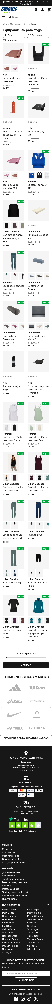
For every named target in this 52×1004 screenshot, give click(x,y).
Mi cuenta (7, 849)
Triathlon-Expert (35, 939)
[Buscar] (10, 17)
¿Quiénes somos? (11, 872)
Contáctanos (26, 762)
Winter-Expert (33, 949)
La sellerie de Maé (11, 942)
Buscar (15, 17)
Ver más (26, 665)
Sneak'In (31, 922)
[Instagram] (23, 999)
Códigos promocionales (14, 862)
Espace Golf (8, 922)
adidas (31, 74)
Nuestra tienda (9, 898)
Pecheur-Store (34, 912)
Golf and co (7, 932)
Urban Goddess (11, 231)
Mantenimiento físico (19, 24)
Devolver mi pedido (11, 859)
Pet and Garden (35, 916)
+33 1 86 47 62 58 (26, 771)
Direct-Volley (8, 919)
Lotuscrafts (34, 231)
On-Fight (6, 952)
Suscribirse (26, 980)
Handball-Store (9, 935)
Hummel (32, 181)
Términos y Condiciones (14, 878)
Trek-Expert (32, 935)
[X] (36, 999)
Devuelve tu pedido (26, 813)
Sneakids (31, 925)
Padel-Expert (33, 909)
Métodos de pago (10, 888)
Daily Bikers (8, 912)
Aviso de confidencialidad (15, 895)
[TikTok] (29, 999)
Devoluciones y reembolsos (16, 882)
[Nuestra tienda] (36, 9)
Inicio (5, 24)
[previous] (2, 708)
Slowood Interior (35, 919)
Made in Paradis (10, 945)
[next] (50, 708)
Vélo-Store (32, 945)
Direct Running (9, 916)
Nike (5, 74)
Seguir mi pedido (10, 855)
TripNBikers (33, 942)
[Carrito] (49, 9)
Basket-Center (9, 909)
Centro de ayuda (10, 852)
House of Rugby (10, 939)
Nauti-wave (7, 949)
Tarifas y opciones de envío (15, 892)
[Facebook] (16, 999)
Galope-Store (8, 929)
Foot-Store (7, 925)
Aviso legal (7, 885)
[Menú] (3, 17)
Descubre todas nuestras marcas (26, 738)
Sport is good (33, 929)
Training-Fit (32, 932)
